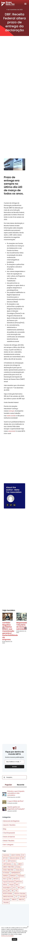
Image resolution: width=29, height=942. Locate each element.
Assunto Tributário (9, 825)
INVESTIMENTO (7, 887)
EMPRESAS (13, 876)
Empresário (21, 876)
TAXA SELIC (22, 896)
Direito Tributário (8, 841)
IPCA (14, 887)
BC (23, 855)
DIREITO (20, 864)
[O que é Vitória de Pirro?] (4, 801)
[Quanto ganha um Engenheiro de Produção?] (4, 808)
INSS (17, 885)
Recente (20, 785)
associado (11, 431)
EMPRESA (5, 876)
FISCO (4, 879)
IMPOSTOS (19, 882)
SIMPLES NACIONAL (8, 896)
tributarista (6, 899)
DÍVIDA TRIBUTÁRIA (8, 870)
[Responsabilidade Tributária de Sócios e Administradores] (21, 617)
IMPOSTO (16, 879)
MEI (9, 890)
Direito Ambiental (9, 837)
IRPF (19, 887)
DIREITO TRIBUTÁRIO (8, 867)
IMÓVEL (5, 885)
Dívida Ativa (19, 870)
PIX (16, 890)
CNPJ (23, 858)
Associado (6, 855)
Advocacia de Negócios (11, 821)
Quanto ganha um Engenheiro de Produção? (16, 808)
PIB (12, 890)
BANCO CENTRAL (16, 855)
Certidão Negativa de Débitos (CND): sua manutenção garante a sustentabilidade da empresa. (10, 631)
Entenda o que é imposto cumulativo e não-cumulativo (15, 793)
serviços (11, 411)
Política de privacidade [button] (7, 936)
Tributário (6, 902)
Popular (8, 785)
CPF (4, 861)
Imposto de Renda (8, 882)
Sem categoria (8, 845)
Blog (4, 829)
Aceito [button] (14, 939)
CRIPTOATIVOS (11, 861)
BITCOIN (5, 858)
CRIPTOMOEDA (7, 864)
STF (16, 896)
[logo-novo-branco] (8, 2)
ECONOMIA (6, 873)
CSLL (14, 864)
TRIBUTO (14, 899)
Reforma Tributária (19, 893)
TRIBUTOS (21, 899)
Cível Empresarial (9, 833)
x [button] (27, 926)
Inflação (11, 885)
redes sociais (11, 416)
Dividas (18, 867)
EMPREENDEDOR (15, 873)
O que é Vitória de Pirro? (15, 801)
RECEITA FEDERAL (7, 893)
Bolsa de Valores (14, 858)
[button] (3, 628)
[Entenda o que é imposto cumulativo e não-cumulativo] (4, 793)
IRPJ (23, 887)
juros (4, 890)
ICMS (10, 879)
